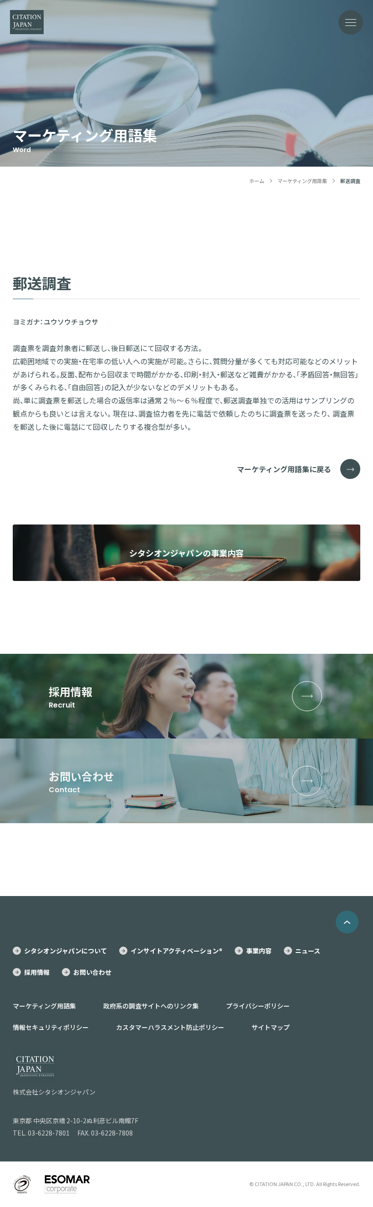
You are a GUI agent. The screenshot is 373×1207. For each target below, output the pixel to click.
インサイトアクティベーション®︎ (176, 950)
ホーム (256, 180)
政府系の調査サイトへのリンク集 (151, 1005)
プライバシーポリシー (258, 1005)
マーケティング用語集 (302, 180)
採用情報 (37, 972)
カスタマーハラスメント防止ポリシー (170, 1027)
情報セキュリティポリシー (51, 1027)
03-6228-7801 (49, 1132)
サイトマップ (271, 1027)
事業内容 (259, 950)
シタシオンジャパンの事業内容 (186, 553)
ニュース (307, 950)
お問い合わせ (92, 972)
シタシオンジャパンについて (65, 950)
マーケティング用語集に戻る (284, 468)
